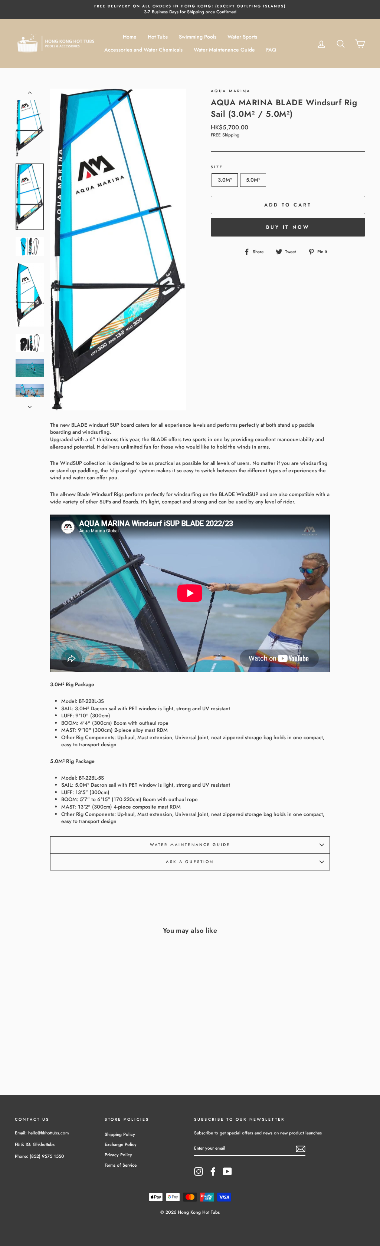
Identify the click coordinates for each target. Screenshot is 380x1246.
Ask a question (190, 862)
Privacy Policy (118, 1154)
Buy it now (288, 227)
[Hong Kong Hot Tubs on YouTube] (227, 1171)
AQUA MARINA (231, 91)
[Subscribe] (300, 1148)
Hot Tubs (158, 36)
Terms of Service (121, 1165)
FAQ (271, 49)
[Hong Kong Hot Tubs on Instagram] (198, 1171)
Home (130, 36)
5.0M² (253, 180)
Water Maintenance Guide (224, 49)
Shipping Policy (120, 1134)
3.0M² (225, 180)
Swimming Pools (197, 36)
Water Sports (242, 36)
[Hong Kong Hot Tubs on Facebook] (213, 1171)
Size (217, 167)
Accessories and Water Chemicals (143, 49)
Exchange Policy (121, 1144)
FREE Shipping (225, 135)
